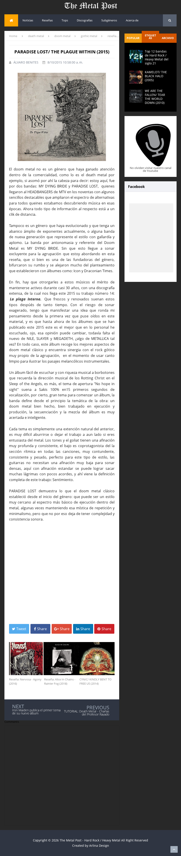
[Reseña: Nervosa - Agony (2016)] (26, 658)
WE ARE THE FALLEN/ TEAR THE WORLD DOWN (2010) (155, 97)
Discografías (84, 20)
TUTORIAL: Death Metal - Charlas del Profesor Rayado (86, 712)
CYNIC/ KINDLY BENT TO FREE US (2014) (95, 681)
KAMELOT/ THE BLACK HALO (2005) (156, 76)
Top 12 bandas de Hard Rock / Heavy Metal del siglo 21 (156, 57)
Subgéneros (109, 20)
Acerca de (132, 20)
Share (42, 628)
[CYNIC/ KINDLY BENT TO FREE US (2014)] (97, 658)
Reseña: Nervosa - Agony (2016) (25, 681)
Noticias (28, 20)
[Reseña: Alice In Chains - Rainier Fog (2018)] (61, 658)
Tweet (21, 628)
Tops (65, 20)
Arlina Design (99, 845)
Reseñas (47, 20)
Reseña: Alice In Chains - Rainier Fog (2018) (59, 681)
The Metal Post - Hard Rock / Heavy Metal (90, 840)
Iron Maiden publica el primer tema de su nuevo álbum (36, 711)
